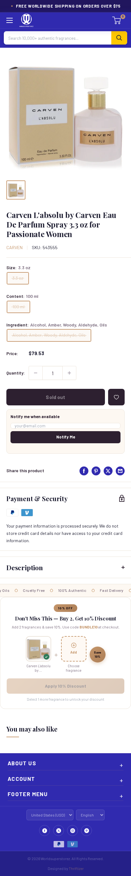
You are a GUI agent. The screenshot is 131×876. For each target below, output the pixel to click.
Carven (14, 247)
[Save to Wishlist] (116, 397)
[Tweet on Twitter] (108, 470)
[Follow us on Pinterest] (86, 830)
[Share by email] (120, 470)
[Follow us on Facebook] (44, 830)
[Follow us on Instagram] (72, 830)
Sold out (55, 397)
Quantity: (15, 372)
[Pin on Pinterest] (96, 470)
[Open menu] (9, 20)
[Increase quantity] (69, 373)
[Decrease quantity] (35, 373)
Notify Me (65, 436)
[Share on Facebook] (83, 470)
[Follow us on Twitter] (58, 830)
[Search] (119, 38)
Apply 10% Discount (65, 686)
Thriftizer (76, 868)
